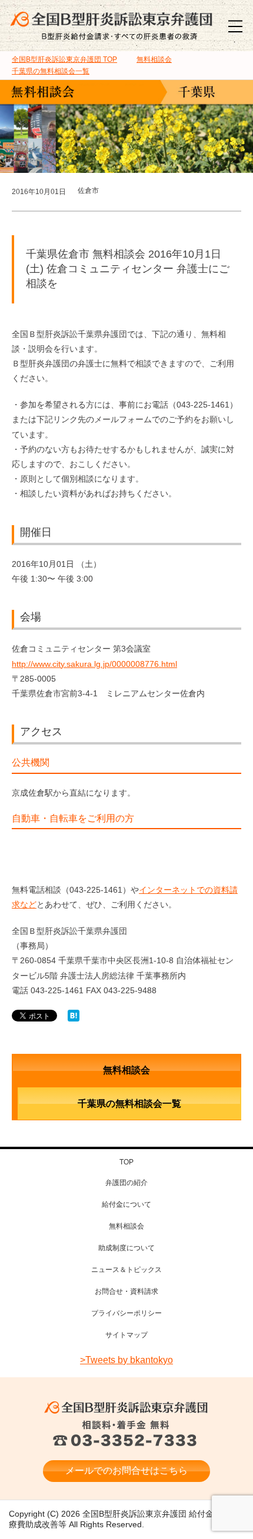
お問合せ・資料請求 (126, 1291)
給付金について (126, 1204)
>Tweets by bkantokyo (126, 1360)
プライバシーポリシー (126, 1313)
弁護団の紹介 (126, 1183)
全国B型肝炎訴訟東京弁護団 (126, 1407)
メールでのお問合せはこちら (126, 1470)
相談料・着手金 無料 (126, 1434)
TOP (64, 59)
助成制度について (126, 1248)
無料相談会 (126, 1070)
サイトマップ (126, 1335)
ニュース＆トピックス (126, 1270)
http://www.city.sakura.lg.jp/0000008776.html (94, 664)
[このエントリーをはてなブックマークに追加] (73, 1015)
